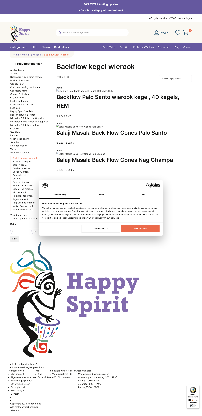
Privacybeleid (18, 387)
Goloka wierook (21, 182)
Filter (14, 239)
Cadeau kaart (17, 83)
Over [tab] (142, 194)
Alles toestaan (140, 228)
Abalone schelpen (22, 161)
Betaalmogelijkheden (21, 380)
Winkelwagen (17, 390)
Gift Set (17, 178)
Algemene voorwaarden (23, 377)
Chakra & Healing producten (25, 87)
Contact (15, 393)
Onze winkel (44, 377)
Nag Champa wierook (24, 202)
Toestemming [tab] (59, 194)
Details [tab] (101, 194)
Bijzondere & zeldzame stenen (26, 77)
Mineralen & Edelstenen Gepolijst (27, 118)
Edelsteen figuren (19, 101)
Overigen (15, 132)
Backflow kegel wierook (25, 158)
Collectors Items (18, 90)
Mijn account (17, 374)
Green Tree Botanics (23, 185)
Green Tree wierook (23, 189)
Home (16, 54)
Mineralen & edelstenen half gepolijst (29, 121)
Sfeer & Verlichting (20, 138)
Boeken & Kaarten (19, 80)
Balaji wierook (20, 164)
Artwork (14, 73)
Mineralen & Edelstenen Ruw (25, 125)
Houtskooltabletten (23, 195)
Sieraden (14, 142)
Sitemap (14, 410)
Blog (40, 374)
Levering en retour (20, 383)
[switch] (193, 405)
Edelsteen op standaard (22, 104)
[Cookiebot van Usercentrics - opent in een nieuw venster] (148, 185)
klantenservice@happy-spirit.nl (28, 367)
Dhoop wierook (21, 171)
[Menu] (197, 386)
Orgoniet (14, 128)
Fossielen (15, 107)
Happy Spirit (34, 403)
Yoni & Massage (18, 215)
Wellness (14, 149)
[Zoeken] (60, 32)
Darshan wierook (21, 168)
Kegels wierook (20, 199)
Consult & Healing (19, 94)
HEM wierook (20, 192)
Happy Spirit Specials (21, 111)
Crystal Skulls (17, 97)
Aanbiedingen (17, 70)
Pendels (14, 135)
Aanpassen (99, 228)
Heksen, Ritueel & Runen (22, 114)
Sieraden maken (18, 145)
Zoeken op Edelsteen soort (24, 218)
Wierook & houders (31, 54)
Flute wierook (20, 175)
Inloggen (164, 32)
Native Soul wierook (23, 206)
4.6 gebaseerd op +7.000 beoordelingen (170, 18)
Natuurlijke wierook (23, 209)
